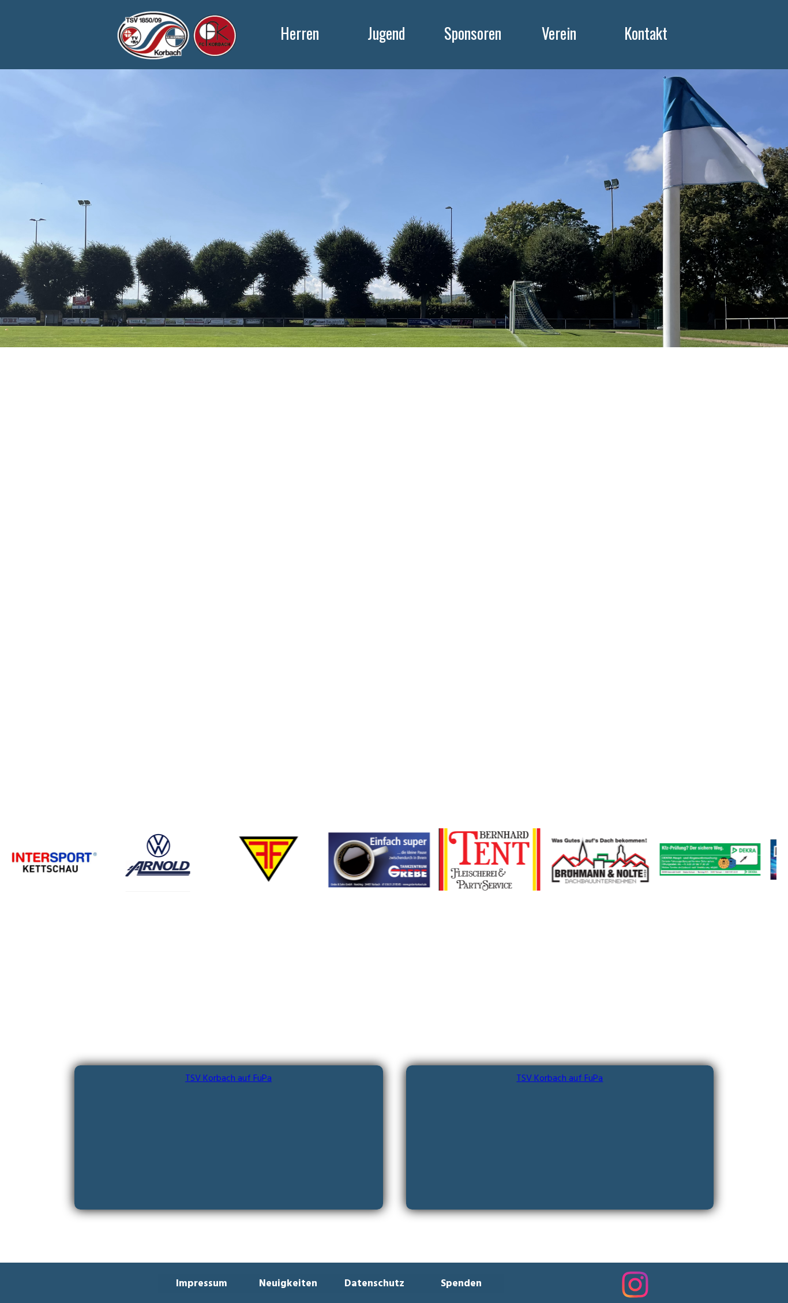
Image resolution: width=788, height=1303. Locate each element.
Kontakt (645, 32)
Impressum (201, 1283)
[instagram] (635, 1284)
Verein (559, 32)
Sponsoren (472, 32)
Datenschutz (374, 1283)
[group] (394, 859)
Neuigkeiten (288, 1283)
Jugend (386, 32)
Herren (299, 32)
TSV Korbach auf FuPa (228, 1078)
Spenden (461, 1283)
